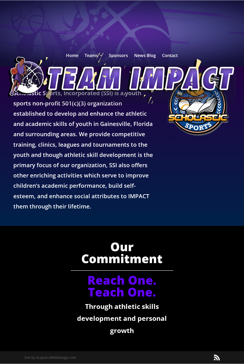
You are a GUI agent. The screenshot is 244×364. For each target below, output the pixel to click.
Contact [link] (170, 56)
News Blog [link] (145, 56)
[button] (217, 358)
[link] (121, 78)
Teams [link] (91, 56)
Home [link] (72, 56)
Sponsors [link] (118, 56)
